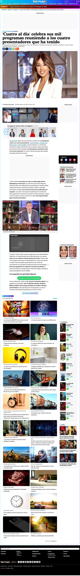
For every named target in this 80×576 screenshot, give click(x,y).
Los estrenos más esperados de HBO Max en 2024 (68, 464)
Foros (66, 4)
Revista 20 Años (74, 4)
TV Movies (19, 555)
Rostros (65, 551)
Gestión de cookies (36, 566)
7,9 (67, 418)
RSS (51, 566)
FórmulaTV (4, 9)
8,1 (67, 368)
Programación (24, 4)
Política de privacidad (17, 566)
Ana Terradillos (22, 145)
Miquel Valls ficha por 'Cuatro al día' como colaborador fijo (71, 170)
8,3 (67, 329)
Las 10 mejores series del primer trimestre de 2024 (67, 437)
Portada (3, 551)
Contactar (48, 566)
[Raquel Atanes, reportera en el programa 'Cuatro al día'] (23, 137)
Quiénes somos (4, 566)
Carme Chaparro (34, 143)
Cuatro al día (17, 111)
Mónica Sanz (13, 145)
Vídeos (32, 4)
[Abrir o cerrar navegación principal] (1, 1)
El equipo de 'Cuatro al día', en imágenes (20, 126)
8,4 (67, 348)
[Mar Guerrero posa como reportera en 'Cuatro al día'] (33, 137)
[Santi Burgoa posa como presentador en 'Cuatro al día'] (13, 137)
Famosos (60, 4)
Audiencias (16, 4)
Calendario (19, 553)
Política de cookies (27, 566)
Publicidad (43, 566)
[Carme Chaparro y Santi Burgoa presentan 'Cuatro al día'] (43, 137)
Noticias (4, 4)
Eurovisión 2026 (51, 555)
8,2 (67, 379)
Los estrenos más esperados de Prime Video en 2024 (68, 451)
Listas (18, 554)
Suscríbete (66, 556)
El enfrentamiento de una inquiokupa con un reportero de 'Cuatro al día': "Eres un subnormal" (71, 176)
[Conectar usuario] (79, 1)
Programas (44, 4)
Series (10, 4)
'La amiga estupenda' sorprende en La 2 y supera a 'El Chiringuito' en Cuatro (24, 6)
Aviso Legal (10, 566)
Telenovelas (52, 4)
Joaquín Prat (43, 143)
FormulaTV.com (4, 568)
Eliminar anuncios (40, 13)
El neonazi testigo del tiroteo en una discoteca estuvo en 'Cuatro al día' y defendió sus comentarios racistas (71, 181)
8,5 (67, 388)
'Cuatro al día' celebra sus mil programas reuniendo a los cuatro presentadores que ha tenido (41, 9)
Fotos (37, 4)
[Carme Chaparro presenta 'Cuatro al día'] (54, 137)
